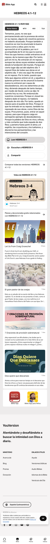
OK (43, 518)
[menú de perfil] (43, 4)
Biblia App (14, 403)
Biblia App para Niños (33, 403)
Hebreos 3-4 (16, 203)
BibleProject (13, 206)
